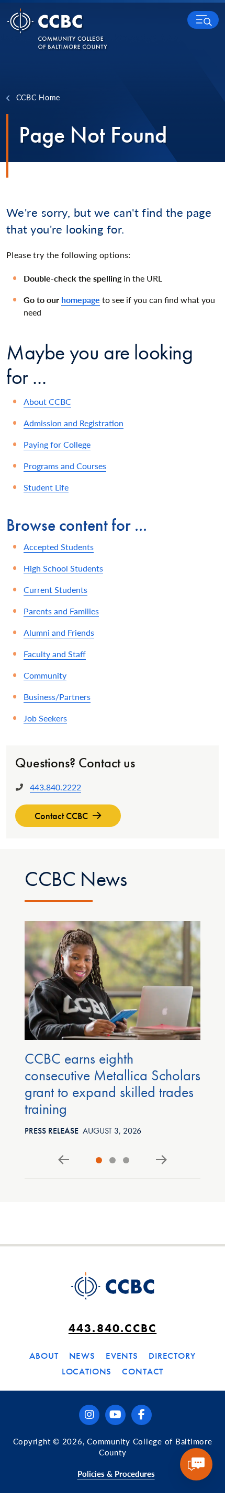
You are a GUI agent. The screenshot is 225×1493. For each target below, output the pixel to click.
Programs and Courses (65, 466)
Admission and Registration (73, 423)
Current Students (55, 590)
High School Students (63, 568)
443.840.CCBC (112, 1328)
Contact (142, 1371)
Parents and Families (61, 611)
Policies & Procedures (116, 1473)
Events (122, 1355)
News (82, 1355)
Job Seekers (45, 718)
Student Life (46, 487)
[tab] (99, 1160)
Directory (172, 1355)
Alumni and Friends (59, 632)
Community (45, 675)
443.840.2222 (55, 787)
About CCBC (47, 401)
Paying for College (57, 444)
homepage (80, 300)
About (43, 1355)
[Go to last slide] (63, 1160)
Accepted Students (59, 547)
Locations (87, 1371)
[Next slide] (161, 1160)
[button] (203, 20)
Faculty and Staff (55, 654)
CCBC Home (38, 97)
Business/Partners (57, 697)
